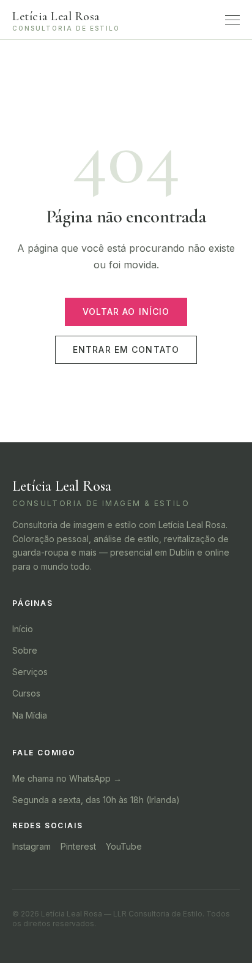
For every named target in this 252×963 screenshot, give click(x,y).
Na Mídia (29, 715)
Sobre (24, 650)
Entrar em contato (126, 349)
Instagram (31, 846)
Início (22, 629)
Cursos (26, 693)
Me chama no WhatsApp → (67, 778)
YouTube (124, 846)
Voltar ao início (126, 311)
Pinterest (78, 846)
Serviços (30, 672)
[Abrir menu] (232, 19)
